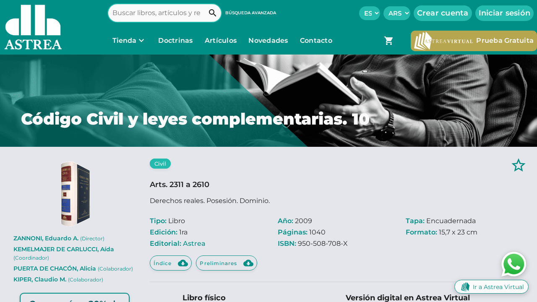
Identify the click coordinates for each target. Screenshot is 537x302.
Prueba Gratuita (505, 40)
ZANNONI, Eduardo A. (58, 238)
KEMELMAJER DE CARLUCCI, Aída (63, 253)
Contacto (316, 40)
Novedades (269, 40)
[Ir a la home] (31, 27)
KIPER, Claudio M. (58, 279)
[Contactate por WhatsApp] (514, 264)
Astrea (194, 243)
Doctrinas (175, 40)
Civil (160, 163)
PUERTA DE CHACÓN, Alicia (73, 268)
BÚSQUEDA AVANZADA (250, 13)
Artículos (222, 40)
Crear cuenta (443, 13)
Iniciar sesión (505, 13)
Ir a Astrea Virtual (498, 287)
